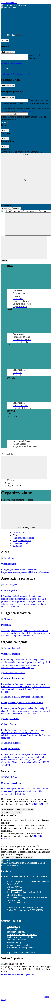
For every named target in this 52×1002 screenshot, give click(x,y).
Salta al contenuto (9, 2)
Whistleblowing (14, 942)
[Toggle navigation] (24, 247)
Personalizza (7, 809)
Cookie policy (13, 926)
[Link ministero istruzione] (14, 5)
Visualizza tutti (19, 532)
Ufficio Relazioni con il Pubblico (22, 934)
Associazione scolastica (23, 538)
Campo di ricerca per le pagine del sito (18, 451)
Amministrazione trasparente (20, 947)
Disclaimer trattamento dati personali (17, 974)
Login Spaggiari (27, 111)
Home (10, 480)
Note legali (12, 929)
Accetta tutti (11, 812)
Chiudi (5, 130)
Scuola (10, 483)
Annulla (5, 208)
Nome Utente (34, 55)
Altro (15, 535)
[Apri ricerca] (28, 224)
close (4, 260)
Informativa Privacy (16, 932)
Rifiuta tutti (24, 809)
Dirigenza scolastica (22, 540)
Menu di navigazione (26, 527)
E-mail (31, 100)
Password (32, 58)
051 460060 (16, 887)
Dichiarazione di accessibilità (20, 937)
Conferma (15, 208)
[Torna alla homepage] (26, 211)
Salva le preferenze (23, 857)
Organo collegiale (21, 543)
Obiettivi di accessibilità (18, 939)
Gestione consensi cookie (18, 945)
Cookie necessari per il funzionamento (19, 846)
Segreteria (17, 545)
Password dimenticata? (11, 63)
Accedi (5, 40)
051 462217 (16, 889)
